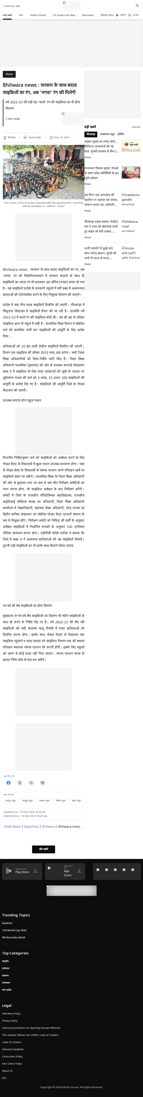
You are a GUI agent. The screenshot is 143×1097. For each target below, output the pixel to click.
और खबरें (43, 849)
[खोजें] (137, 5)
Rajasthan (31, 827)
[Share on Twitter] (20, 783)
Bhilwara (48, 827)
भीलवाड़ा (9, 74)
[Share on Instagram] (42, 783)
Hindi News (12, 827)
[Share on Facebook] (8, 783)
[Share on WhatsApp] (31, 783)
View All (136, 127)
